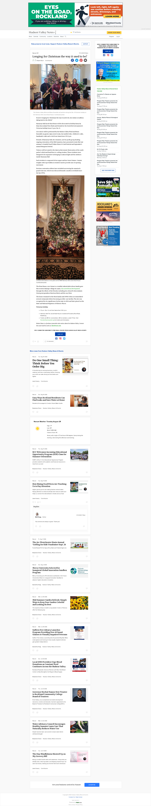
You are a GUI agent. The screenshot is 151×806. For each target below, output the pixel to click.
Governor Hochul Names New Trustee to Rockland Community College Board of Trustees (49, 694)
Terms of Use (72, 804)
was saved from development (70, 288)
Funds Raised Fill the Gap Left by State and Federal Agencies (49, 548)
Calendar (35, 36)
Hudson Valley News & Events (52, 408)
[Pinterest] (81, 60)
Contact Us (72, 797)
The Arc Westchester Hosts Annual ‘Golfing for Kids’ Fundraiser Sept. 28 (49, 543)
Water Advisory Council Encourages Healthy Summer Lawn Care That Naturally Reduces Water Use (48, 726)
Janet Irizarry (36, 381)
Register (111, 36)
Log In (118, 36)
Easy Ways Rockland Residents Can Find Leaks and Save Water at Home (48, 399)
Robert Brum (40, 60)
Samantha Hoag (36, 585)
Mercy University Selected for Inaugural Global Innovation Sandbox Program (49, 570)
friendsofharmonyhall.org (47, 320)
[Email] (85, 60)
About (62, 36)
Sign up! (60, 334)
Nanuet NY (35, 53)
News (30, 36)
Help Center (79, 797)
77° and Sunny (76, 32)
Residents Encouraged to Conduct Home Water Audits (47, 403)
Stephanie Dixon (37, 408)
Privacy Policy (79, 804)
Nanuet (34, 356)
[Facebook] (72, 60)
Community (42, 36)
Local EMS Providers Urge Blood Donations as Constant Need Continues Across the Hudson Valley (49, 664)
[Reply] (38, 341)
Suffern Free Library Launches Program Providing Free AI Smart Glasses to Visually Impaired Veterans (49, 632)
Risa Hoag (38, 517)
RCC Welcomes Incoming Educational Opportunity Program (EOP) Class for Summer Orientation (49, 454)
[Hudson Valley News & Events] (42, 32)
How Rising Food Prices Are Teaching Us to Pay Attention (49, 485)
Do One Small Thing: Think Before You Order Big (45, 363)
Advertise (56, 36)
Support (85, 44)
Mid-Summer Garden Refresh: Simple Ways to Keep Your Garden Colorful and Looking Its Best (49, 602)
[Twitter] (76, 60)
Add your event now (108, 170)
